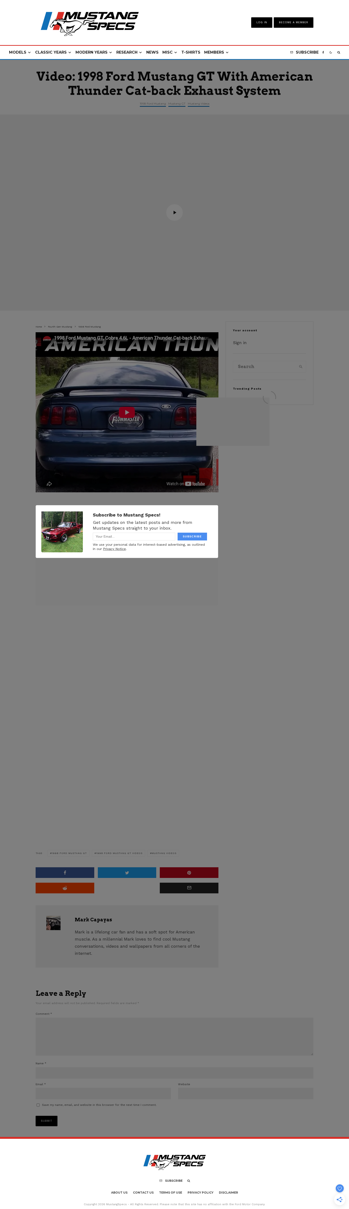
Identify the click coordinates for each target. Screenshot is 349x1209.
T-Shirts (190, 52)
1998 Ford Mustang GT (69, 853)
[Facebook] (323, 52)
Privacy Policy (200, 1192)
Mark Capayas (93, 920)
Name (41, 1063)
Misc (167, 52)
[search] (301, 366)
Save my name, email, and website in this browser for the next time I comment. (99, 1105)
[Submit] (65, 888)
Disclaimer (228, 1192)
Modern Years (91, 52)
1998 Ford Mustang (153, 103)
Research (126, 52)
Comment (44, 1013)
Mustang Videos (198, 103)
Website (184, 1084)
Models (17, 52)
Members (214, 52)
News (152, 52)
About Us (119, 1192)
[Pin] (189, 872)
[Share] (65, 872)
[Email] (189, 888)
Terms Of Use (170, 1192)
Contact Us (143, 1192)
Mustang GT (176, 103)
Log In (261, 22)
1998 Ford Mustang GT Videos (119, 853)
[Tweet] (127, 872)
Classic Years (51, 52)
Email (41, 1084)
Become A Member (293, 22)
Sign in (240, 342)
